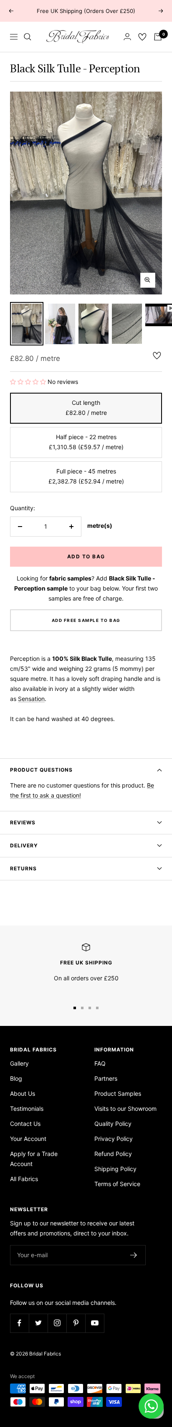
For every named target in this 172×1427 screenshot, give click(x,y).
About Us (22, 1093)
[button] (29, 381)
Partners (105, 1078)
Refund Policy (113, 1153)
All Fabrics (24, 1178)
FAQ (100, 1063)
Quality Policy (113, 1123)
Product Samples (117, 1093)
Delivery (24, 845)
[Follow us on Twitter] (38, 1323)
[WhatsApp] (151, 1406)
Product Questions (41, 770)
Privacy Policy (113, 1138)
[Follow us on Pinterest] (75, 1323)
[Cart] (158, 37)
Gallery (19, 1063)
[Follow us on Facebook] (19, 1323)
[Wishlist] (142, 37)
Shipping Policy (115, 1168)
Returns (23, 868)
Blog (16, 1078)
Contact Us (25, 1123)
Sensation (31, 698)
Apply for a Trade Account (34, 1158)
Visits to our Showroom (125, 1108)
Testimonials (26, 1108)
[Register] (133, 1255)
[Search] (27, 37)
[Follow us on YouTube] (94, 1323)
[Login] (127, 36)
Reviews (22, 822)
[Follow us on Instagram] (57, 1323)
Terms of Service (117, 1183)
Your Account (28, 1138)
